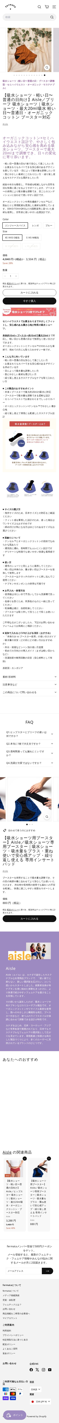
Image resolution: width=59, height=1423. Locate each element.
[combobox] (29, 17)
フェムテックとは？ (12, 1304)
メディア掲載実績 (11, 1295)
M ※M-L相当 (12, 246)
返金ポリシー (9, 1353)
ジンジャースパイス (15, 225)
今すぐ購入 (29, 301)
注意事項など (10, 684)
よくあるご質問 (10, 1348)
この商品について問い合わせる (20, 692)
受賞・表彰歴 (9, 1300)
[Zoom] (47, 67)
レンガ (35, 225)
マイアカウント (10, 1318)
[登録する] (47, 1271)
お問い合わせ (9, 1309)
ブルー (48, 225)
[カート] (47, 7)
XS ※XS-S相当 (12, 237)
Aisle (5, 124)
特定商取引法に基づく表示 (15, 1339)
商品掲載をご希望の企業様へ (16, 1313)
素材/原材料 (9, 676)
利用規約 (7, 1330)
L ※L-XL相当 (32, 246)
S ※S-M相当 (32, 237)
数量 (5, 270)
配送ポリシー (13, 283)
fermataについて (11, 1290)
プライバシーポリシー (13, 1335)
